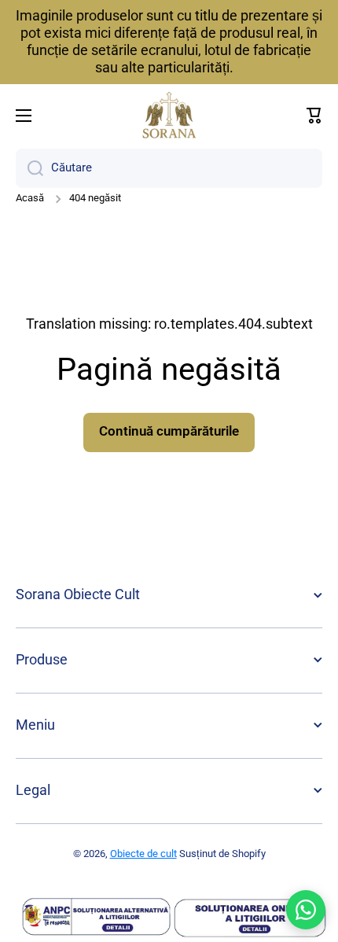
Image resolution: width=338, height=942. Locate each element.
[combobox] (169, 168)
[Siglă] (169, 115)
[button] (314, 115)
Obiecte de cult (143, 853)
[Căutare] (29, 168)
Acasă (30, 198)
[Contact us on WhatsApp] (305, 909)
